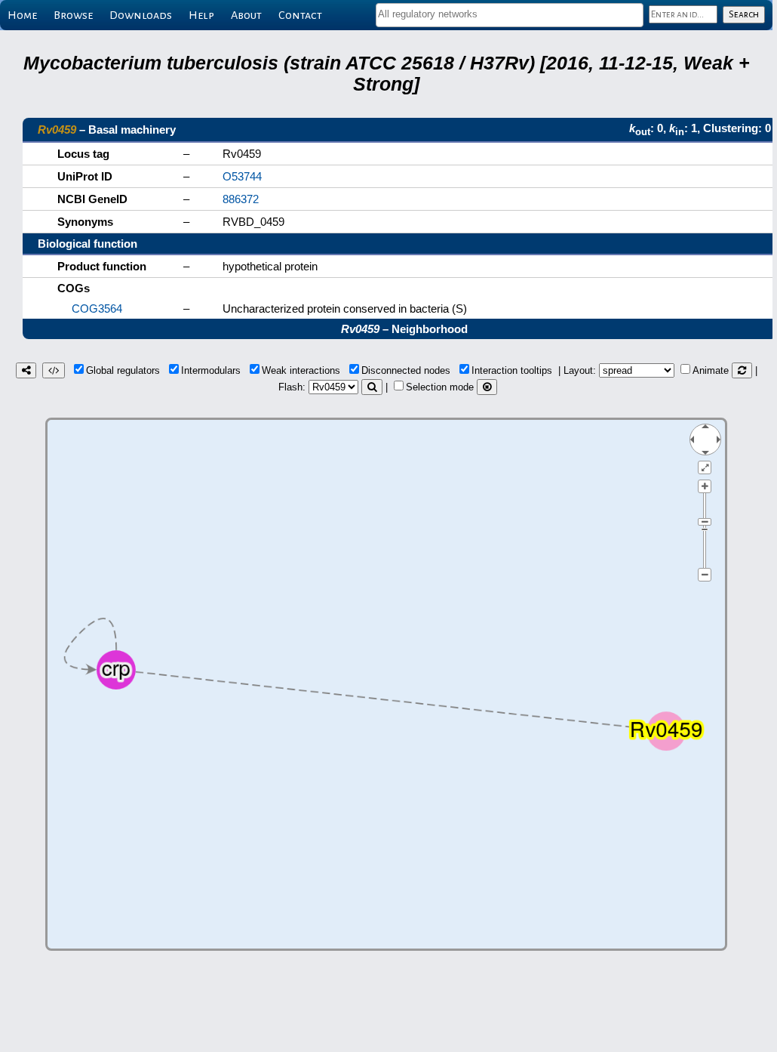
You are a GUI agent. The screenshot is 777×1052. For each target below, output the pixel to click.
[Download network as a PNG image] (26, 370)
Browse (73, 15)
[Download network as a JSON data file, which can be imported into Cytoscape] (53, 370)
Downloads (140, 15)
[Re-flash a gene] (371, 387)
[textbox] (509, 14)
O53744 (242, 176)
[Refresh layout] (742, 370)
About (246, 15)
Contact (300, 15)
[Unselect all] (487, 387)
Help (201, 15)
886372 (241, 199)
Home (22, 15)
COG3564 (97, 308)
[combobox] (509, 15)
